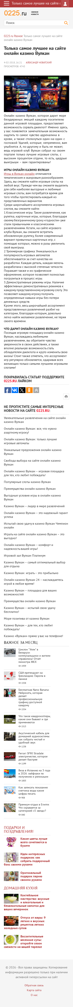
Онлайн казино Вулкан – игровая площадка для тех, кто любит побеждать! (34, 473)
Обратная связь (34, 985)
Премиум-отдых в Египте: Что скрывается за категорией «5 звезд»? (33, 808)
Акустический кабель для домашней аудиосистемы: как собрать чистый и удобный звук (34, 738)
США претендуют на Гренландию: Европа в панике (31, 676)
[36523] (11, 940)
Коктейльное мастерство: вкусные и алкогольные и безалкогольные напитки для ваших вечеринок (26, 902)
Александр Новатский (39, 62)
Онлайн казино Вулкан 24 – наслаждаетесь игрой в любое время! (33, 582)
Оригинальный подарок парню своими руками (31, 876)
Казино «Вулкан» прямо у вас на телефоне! (33, 636)
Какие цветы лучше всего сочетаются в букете (33, 842)
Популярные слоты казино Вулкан (27, 482)
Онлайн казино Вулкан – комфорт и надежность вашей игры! (28, 547)
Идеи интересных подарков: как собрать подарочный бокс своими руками (27, 859)
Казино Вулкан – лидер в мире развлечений (34, 506)
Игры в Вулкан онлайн (19, 174)
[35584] (11, 842)
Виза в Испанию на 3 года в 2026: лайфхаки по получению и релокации (34, 774)
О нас (34, 995)
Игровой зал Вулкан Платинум (24, 556)
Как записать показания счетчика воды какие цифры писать (33, 791)
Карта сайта (34, 990)
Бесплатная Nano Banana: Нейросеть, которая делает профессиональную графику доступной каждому (33, 697)
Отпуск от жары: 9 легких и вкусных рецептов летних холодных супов (25, 923)
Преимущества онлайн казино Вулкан (30, 489)
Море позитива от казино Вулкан (26, 619)
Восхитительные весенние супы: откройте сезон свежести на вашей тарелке (23, 942)
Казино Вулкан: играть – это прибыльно (31, 573)
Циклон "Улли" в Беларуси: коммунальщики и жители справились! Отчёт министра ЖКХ (34, 656)
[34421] (11, 876)
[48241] (11, 857)
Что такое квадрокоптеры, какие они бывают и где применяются (34, 719)
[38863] (11, 899)
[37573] (11, 921)
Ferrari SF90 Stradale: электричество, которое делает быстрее (32, 756)
